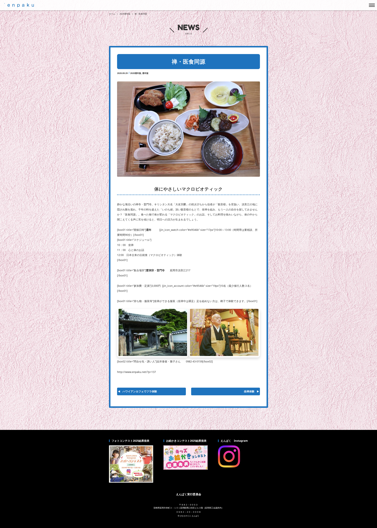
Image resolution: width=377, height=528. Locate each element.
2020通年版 (135, 73)
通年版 (145, 73)
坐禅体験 (249, 391)
